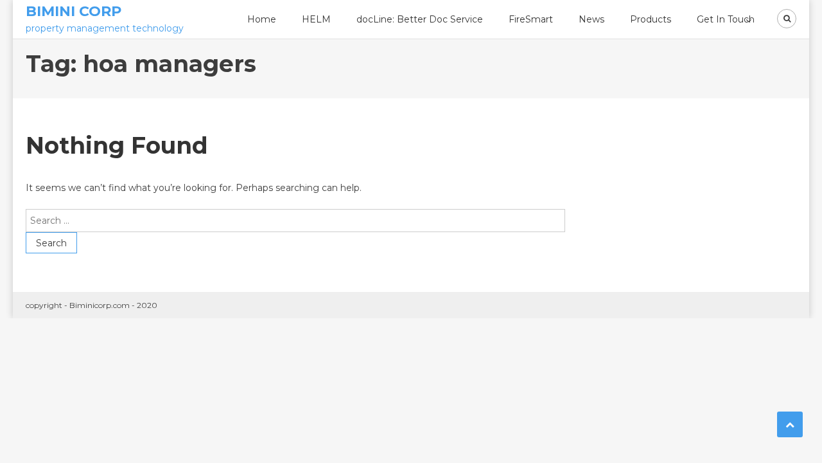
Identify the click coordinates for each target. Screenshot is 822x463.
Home (261, 19)
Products (650, 19)
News (591, 19)
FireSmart (531, 19)
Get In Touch (726, 19)
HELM (316, 19)
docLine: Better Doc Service (419, 19)
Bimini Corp (73, 11)
